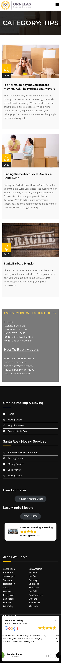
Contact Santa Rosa (18, 431)
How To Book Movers (21, 350)
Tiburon (33, 572)
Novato (7, 602)
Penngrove (8, 595)
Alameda (33, 606)
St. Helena (34, 583)
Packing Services (16, 458)
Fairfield (33, 591)
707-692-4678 (30, 516)
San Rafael (8, 598)
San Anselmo (35, 568)
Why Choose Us (16, 425)
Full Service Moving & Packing (23, 452)
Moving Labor (15, 475)
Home (11, 413)
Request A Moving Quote (30, 498)
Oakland (33, 598)
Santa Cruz (34, 602)
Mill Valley (8, 606)
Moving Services (16, 464)
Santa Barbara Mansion (19, 263)
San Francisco (36, 595)
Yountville (34, 587)
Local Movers (15, 469)
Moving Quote (15, 419)
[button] (30, 532)
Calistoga (33, 580)
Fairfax (32, 576)
